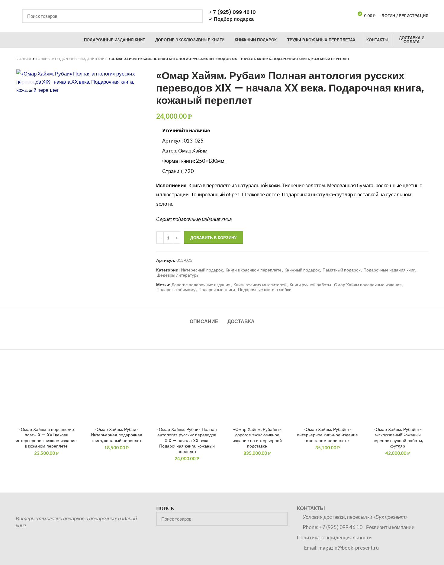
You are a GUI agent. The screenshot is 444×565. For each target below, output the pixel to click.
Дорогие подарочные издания (201, 284)
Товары (43, 59)
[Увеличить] (27, 83)
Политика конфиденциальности (334, 537)
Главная (23, 59)
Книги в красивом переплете (254, 270)
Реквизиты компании (390, 527)
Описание (204, 321)
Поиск (194, 16)
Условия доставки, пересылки (355, 517)
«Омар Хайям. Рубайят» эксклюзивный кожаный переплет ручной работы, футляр (397, 438)
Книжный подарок (302, 270)
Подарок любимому (175, 289)
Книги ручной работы (310, 284)
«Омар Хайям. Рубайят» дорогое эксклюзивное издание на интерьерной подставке (257, 438)
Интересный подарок (202, 270)
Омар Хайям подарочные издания (368, 284)
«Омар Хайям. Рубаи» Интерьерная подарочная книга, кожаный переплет (116, 435)
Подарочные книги (216, 289)
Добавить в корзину (213, 237)
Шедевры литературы (177, 275)
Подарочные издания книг (81, 59)
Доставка (241, 321)
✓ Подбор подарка (231, 19)
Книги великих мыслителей (260, 284)
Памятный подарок (341, 270)
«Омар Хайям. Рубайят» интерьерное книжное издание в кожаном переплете (327, 435)
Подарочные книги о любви (264, 289)
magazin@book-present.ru (348, 547)
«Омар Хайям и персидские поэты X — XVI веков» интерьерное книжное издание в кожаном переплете (46, 438)
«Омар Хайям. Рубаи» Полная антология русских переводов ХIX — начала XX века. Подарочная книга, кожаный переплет (187, 440)
